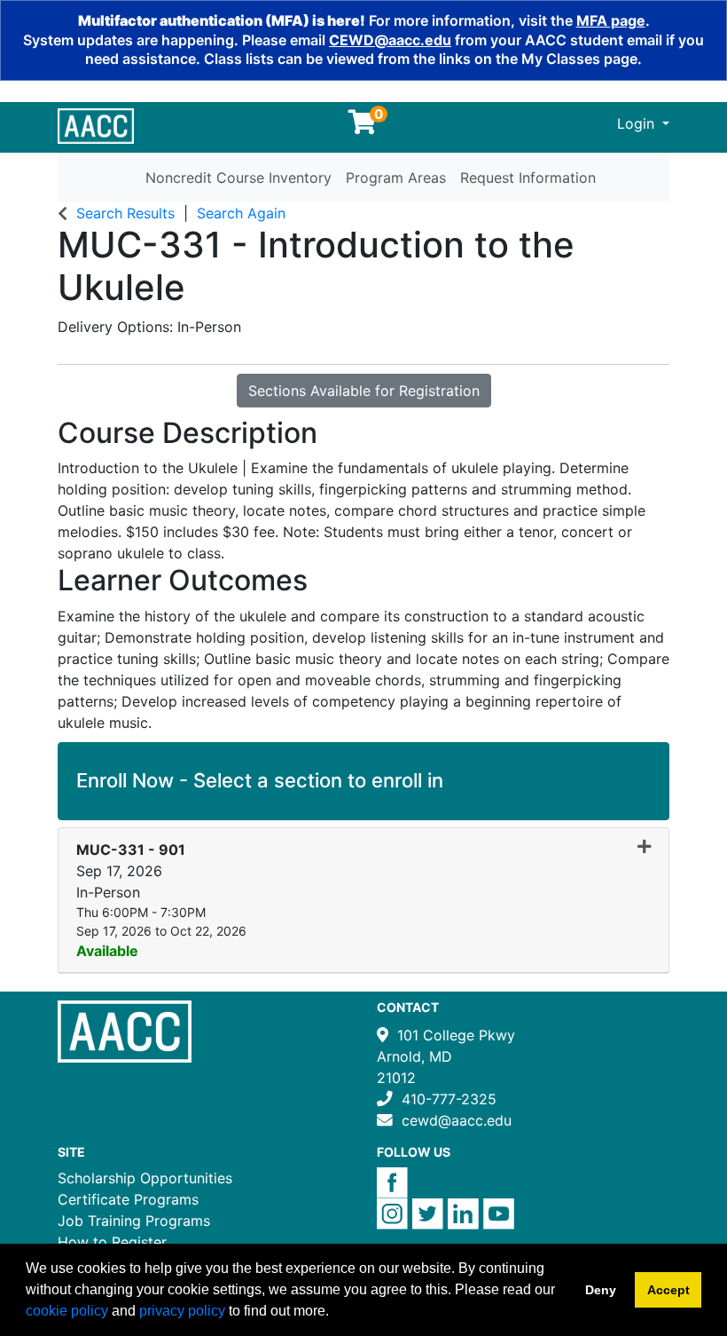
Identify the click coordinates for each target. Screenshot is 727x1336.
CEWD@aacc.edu (390, 40)
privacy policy (182, 1310)
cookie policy (67, 1310)
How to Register (112, 1242)
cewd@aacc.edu (457, 1120)
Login (638, 123)
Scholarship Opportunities (145, 1178)
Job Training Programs (134, 1220)
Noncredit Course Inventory (238, 177)
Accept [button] (668, 1290)
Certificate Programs (128, 1199)
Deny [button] (600, 1290)
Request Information (528, 177)
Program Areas (396, 177)
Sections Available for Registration (364, 390)
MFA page (610, 20)
